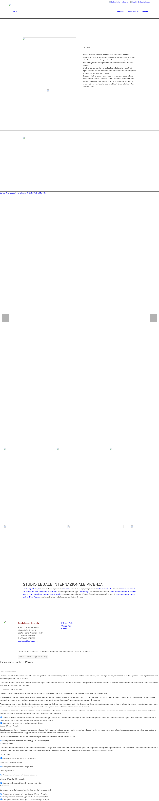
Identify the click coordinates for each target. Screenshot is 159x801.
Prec (5, 318)
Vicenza (66, 589)
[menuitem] (121, 11)
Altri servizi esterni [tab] (6, 743)
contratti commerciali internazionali (44, 591)
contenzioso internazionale (119, 591)
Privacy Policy (67, 623)
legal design (84, 591)
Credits (64, 628)
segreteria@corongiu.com (28, 641)
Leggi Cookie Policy (40, 657)
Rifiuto (29, 657)
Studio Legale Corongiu (31, 589)
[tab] (6, 193)
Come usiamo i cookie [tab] (8, 672)
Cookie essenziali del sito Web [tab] (11, 689)
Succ (153, 318)
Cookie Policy (67, 625)
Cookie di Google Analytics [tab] (10, 726)
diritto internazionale (104, 589)
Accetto (21, 657)
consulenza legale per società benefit (47, 594)
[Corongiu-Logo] (13, 11)
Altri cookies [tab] (4, 786)
